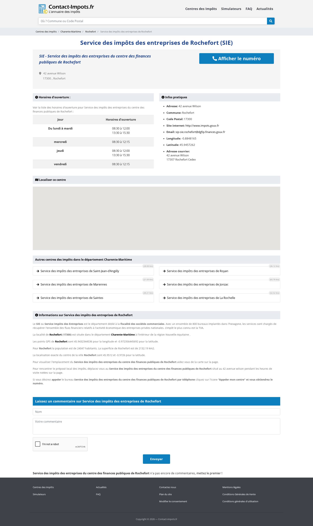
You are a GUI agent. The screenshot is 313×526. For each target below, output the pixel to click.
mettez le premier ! (209, 473)
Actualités (264, 9)
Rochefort (90, 31)
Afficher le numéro (239, 58)
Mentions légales (231, 487)
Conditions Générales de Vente (239, 494)
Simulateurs (231, 9)
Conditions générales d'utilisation (240, 501)
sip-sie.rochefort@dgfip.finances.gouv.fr (200, 132)
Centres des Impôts (201, 9)
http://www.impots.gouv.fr (202, 125)
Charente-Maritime (70, 31)
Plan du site (165, 494)
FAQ (249, 9)
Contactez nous (167, 487)
